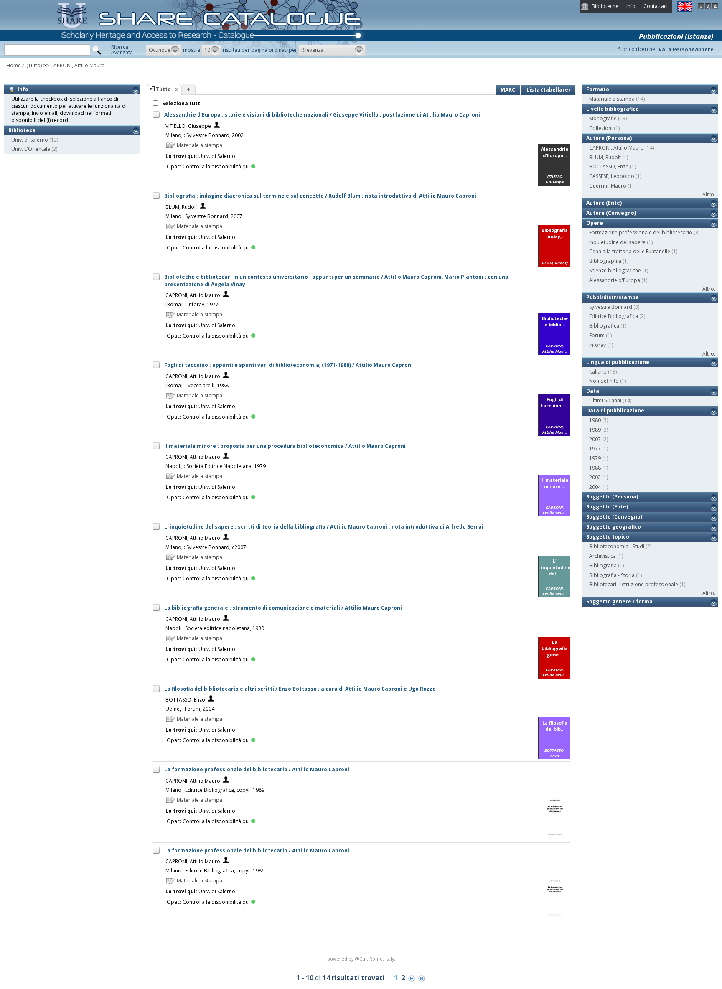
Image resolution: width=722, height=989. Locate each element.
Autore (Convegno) (611, 212)
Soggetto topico (607, 536)
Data (592, 390)
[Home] (211, 56)
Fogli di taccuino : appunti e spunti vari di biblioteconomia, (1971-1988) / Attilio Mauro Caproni (288, 365)
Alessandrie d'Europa (614, 280)
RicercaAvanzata (122, 49)
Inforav (597, 344)
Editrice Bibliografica (613, 316)
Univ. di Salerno (29, 139)
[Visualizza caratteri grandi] (715, 7)
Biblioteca (22, 130)
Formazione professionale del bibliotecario (640, 232)
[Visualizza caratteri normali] (708, 7)
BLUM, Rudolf (181, 207)
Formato (597, 89)
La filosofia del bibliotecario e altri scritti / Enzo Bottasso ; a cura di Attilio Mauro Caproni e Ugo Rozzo (300, 688)
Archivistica (602, 555)
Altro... (710, 194)
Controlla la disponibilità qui (216, 166)
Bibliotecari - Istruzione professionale (633, 584)
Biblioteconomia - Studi (616, 546)
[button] (164, 50)
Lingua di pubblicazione (617, 362)
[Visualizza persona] (217, 126)
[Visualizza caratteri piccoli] (701, 7)
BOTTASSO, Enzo (185, 699)
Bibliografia (603, 565)
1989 (595, 429)
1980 (595, 420)
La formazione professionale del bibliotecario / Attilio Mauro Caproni (256, 769)
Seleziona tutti (181, 103)
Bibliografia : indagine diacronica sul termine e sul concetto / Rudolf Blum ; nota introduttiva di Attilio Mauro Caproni (320, 195)
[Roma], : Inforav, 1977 (192, 304)
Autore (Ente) (604, 202)
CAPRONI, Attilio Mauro (77, 65)
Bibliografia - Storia (612, 575)
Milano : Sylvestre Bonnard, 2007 (203, 216)
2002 (595, 477)
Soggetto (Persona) (612, 496)
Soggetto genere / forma (619, 601)
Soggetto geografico (613, 526)
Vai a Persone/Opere (686, 49)
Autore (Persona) (609, 138)
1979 (595, 458)
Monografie (603, 118)
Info (631, 6)
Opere (594, 222)
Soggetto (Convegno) (614, 516)
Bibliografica (604, 325)
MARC (508, 89)
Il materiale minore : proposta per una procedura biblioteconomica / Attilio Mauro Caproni (285, 446)
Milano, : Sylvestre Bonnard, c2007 (205, 547)
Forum (597, 335)
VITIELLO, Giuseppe (188, 126)
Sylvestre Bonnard (610, 306)
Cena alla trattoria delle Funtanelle (629, 251)
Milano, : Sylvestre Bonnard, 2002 (204, 135)
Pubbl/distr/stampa (612, 297)
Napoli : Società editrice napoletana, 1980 (214, 628)
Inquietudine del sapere (617, 242)
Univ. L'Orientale (30, 149)
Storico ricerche (636, 49)
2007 (595, 439)
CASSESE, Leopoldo (611, 176)
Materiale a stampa (612, 98)
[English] (684, 9)
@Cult (362, 959)
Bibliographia (605, 260)
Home (13, 65)
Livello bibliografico (612, 108)
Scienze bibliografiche (615, 270)
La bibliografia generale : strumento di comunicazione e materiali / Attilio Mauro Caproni (283, 607)
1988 (595, 467)
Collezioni (601, 128)
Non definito (604, 380)
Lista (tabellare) (548, 89)
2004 (595, 487)
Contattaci (655, 6)
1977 (595, 448)
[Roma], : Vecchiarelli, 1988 (197, 385)
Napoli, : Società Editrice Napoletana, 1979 (215, 466)
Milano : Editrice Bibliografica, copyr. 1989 (214, 789)
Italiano (598, 371)
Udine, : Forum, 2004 (189, 708)
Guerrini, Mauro (607, 185)
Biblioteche (605, 6)
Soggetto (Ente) (607, 506)
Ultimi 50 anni (605, 400)
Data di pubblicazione (615, 410)
